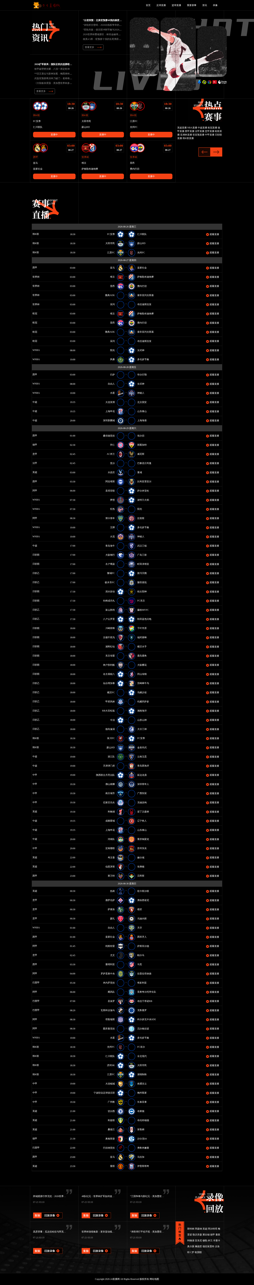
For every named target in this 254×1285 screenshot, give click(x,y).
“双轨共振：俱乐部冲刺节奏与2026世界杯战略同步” (110, 29)
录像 (215, 5)
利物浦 (111, 811)
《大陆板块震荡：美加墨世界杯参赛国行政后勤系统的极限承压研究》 (70, 83)
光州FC (141, 252)
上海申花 (110, 411)
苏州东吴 (142, 848)
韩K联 (39, 234)
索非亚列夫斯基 (145, 295)
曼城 (139, 472)
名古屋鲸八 (109, 674)
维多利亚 (142, 982)
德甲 (39, 444)
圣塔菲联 (110, 490)
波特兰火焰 (143, 500)
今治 (112, 720)
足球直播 (161, 5)
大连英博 (110, 402)
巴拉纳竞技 (109, 1148)
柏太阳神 (142, 591)
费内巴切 (142, 286)
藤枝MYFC (143, 610)
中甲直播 (209, 134)
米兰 (210, 1240)
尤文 (112, 955)
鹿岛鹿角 (142, 655)
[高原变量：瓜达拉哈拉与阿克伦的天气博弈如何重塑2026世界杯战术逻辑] (47, 1247)
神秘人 (140, 393)
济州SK (111, 1065)
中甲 (39, 775)
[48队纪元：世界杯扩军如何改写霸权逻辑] (96, 1211)
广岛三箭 (142, 555)
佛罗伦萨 (110, 900)
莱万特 (111, 876)
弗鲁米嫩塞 (143, 1148)
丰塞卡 (216, 1240)
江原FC (111, 252)
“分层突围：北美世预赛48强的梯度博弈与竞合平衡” (110, 20)
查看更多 (89, 47)
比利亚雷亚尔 (144, 481)
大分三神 (142, 729)
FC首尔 (141, 1047)
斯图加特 (142, 445)
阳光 (112, 350)
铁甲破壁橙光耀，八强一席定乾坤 (52, 69)
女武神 (140, 350)
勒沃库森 (197, 1234)
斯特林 (190, 1228)
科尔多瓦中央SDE (146, 1019)
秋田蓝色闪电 (144, 619)
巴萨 (112, 374)
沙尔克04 (142, 1138)
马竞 (139, 964)
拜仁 (112, 445)
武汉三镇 (142, 546)
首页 (148, 5)
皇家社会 (142, 267)
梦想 (112, 500)
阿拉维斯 (110, 481)
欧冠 (38, 313)
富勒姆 (140, 1129)
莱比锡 (206, 1234)
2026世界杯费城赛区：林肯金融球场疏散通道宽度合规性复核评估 (117, 34)
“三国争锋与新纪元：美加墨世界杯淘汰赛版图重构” (157, 1196)
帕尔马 (140, 955)
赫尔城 (140, 857)
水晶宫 (111, 472)
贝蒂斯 (140, 876)
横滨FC (111, 692)
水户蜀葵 (110, 564)
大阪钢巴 (110, 555)
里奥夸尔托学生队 (146, 992)
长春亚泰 (142, 1102)
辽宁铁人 (142, 820)
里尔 (112, 463)
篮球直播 (176, 5)
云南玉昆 (142, 756)
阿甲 (39, 490)
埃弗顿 (140, 866)
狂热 (112, 509)
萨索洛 (111, 909)
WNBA (45, 350)
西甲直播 (189, 131)
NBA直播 (192, 127)
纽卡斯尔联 (143, 891)
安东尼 (198, 1240)
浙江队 (111, 756)
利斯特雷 (110, 946)
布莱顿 (140, 1111)
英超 (39, 472)
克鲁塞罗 (142, 1010)
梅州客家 (142, 1093)
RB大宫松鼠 (108, 710)
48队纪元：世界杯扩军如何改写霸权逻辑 (103, 1196)
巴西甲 (40, 982)
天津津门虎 (109, 765)
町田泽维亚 (143, 564)
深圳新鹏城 (109, 420)
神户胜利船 (109, 665)
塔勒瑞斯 (110, 1019)
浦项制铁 (142, 1074)
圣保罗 (111, 1001)
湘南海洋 (142, 710)
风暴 (112, 359)
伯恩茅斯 (110, 866)
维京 (112, 277)
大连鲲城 (110, 1083)
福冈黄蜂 (142, 637)
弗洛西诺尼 (143, 900)
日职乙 (40, 573)
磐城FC (111, 573)
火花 (112, 536)
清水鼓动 (110, 591)
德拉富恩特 (208, 1246)
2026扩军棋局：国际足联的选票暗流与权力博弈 (59, 64)
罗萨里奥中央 (108, 973)
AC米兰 (111, 454)
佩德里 (198, 1246)
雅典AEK (110, 295)
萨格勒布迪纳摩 (145, 277)
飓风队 (111, 992)
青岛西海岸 (143, 765)
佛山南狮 (110, 784)
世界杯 (38, 277)
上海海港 (142, 420)
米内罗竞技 (109, 982)
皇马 (112, 267)
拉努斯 (140, 518)
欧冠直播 (212, 127)
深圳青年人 (143, 784)
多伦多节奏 (143, 359)
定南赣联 (110, 848)
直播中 (54, 134)
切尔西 (111, 1111)
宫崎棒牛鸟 (143, 683)
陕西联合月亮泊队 (105, 775)
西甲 (39, 267)
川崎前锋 (110, 628)
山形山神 (142, 720)
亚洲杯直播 (186, 134)
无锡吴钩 (142, 802)
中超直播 (202, 127)
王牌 (112, 527)
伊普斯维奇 (143, 1166)
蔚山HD (141, 243)
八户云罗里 (109, 619)
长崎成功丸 (109, 600)
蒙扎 (112, 918)
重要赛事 (191, 5)
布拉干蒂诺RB (144, 1001)
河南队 (111, 839)
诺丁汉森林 (143, 811)
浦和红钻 (110, 646)
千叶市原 (142, 628)
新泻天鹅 (142, 573)
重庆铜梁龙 (143, 839)
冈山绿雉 (142, 674)
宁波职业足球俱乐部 (104, 1093)
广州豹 (111, 1102)
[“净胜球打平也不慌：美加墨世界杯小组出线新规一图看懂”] (144, 1247)
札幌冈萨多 (143, 701)
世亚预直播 (198, 134)
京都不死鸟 (109, 637)
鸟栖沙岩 (142, 692)
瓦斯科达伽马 (108, 1010)
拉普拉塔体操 (144, 973)
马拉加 (140, 1157)
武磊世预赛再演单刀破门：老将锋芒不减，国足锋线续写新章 (66, 78)
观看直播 (214, 234)
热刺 (112, 891)
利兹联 (111, 1120)
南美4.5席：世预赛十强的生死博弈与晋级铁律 (107, 39)
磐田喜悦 (142, 582)
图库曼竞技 (109, 1028)
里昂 (112, 286)
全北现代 (142, 1056)
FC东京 (141, 600)
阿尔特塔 (212, 1228)
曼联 (112, 1166)
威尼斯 (140, 454)
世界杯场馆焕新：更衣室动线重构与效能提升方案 (107, 1231)
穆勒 (205, 1240)
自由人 (111, 384)
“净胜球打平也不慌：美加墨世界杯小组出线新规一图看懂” (160, 1231)
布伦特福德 (143, 1120)
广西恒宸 (142, 793)
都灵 (139, 909)
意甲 (37, 454)
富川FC (111, 738)
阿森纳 (198, 1228)
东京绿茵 (110, 655)
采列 (112, 304)
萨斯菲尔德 (143, 946)
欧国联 (198, 1252)
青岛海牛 (110, 546)
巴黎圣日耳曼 (144, 463)
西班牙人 (142, 937)
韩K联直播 (188, 138)
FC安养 (111, 234)
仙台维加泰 (109, 683)
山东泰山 (142, 411)
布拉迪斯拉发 (144, 304)
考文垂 (111, 857)
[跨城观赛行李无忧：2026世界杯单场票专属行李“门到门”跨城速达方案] (47, 1211)
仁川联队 (142, 234)
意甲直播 (209, 131)
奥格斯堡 (110, 1138)
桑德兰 (111, 1129)
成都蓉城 (110, 820)
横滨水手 (142, 646)
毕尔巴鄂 (142, 374)
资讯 (204, 5)
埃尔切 (140, 435)
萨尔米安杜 (143, 490)
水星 (112, 393)
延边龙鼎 (142, 775)
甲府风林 (110, 701)
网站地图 (154, 1279)
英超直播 (182, 127)
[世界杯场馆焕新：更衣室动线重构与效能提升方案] (96, 1247)
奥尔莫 (190, 1246)
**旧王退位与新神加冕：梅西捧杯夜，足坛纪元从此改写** (65, 73)
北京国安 (142, 402)
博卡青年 (110, 518)
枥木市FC (110, 582)
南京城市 (110, 793)
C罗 (192, 1252)
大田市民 (110, 243)
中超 (43, 402)
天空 (139, 927)
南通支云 (142, 1083)
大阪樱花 (142, 665)
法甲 (38, 463)
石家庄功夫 (109, 802)
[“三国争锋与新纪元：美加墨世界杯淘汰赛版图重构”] (144, 1211)
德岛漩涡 (110, 729)
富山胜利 (110, 610)
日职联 (40, 554)
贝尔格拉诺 (143, 1028)
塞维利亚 (110, 964)
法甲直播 (199, 131)
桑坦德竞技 (109, 435)
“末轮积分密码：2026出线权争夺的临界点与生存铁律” (111, 25)
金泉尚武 (142, 747)
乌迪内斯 (142, 918)
